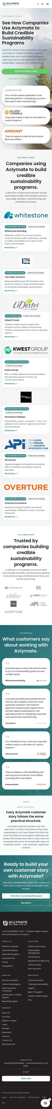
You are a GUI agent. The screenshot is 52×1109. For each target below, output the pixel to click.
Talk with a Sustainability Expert (26, 78)
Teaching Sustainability (38, 984)
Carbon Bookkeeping (11, 984)
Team (4, 1024)
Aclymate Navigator (11, 954)
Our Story (6, 1016)
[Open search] (38, 4)
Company (6, 1008)
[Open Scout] (42, 4)
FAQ (30, 1000)
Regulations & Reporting (38, 961)
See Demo (26, 903)
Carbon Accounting (36, 946)
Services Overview (10, 980)
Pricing (5, 962)
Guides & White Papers (38, 996)
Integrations (7, 966)
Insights (31, 988)
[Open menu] (47, 4)
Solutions (33, 941)
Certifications (34, 957)
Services (6, 975)
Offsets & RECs (34, 964)
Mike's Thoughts (35, 992)
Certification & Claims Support (12, 996)
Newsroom (6, 1032)
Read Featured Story (26, 71)
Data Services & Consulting (9, 989)
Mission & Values (9, 1020)
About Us (6, 1013)
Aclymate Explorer (10, 950)
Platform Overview (10, 946)
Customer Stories (35, 980)
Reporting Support (10, 1001)
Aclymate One (8, 958)
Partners (5, 1028)
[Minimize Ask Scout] (45, 1038)
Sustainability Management (34, 951)
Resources (33, 975)
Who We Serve (34, 968)
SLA (3, 1103)
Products (7, 941)
